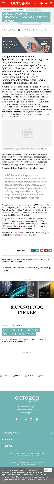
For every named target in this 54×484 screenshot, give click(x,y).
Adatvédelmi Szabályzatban (38, 479)
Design (19, 325)
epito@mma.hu (21, 235)
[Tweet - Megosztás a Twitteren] (37, 250)
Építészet (21, 10)
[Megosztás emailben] (50, 250)
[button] (36, 4)
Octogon (13, 30)
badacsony (45, 259)
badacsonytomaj (8, 261)
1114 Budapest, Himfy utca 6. (27, 409)
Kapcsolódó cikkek (27, 310)
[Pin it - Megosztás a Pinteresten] (46, 250)
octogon (18, 261)
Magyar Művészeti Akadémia (14, 259)
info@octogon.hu (27, 412)
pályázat (29, 259)
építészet (36, 259)
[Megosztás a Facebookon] (33, 250)
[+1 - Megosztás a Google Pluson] (41, 250)
